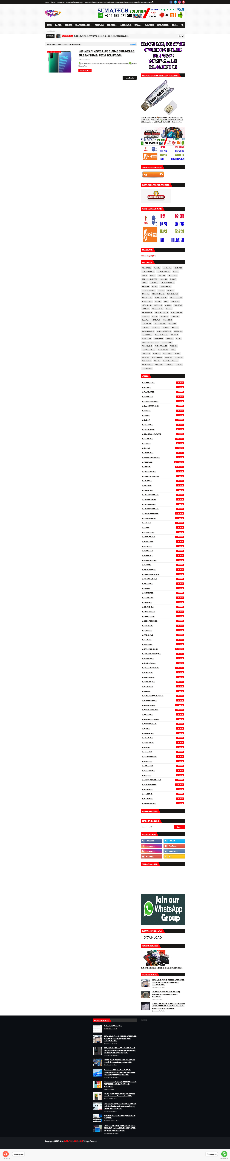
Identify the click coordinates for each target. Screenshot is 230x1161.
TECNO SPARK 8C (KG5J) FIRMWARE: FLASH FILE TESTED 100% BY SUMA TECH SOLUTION (120, 1084)
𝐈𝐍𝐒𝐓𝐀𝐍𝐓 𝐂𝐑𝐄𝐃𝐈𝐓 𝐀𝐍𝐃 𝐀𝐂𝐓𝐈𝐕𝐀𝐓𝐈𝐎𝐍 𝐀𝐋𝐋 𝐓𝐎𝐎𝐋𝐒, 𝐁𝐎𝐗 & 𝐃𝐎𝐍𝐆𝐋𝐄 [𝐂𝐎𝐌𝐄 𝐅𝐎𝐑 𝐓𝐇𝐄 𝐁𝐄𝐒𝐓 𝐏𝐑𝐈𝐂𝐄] (119, 2)
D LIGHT (173, 279)
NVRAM (154, 316)
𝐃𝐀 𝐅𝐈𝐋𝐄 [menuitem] (58, 25)
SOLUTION (174, 335)
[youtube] (174, 846)
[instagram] (179, 2)
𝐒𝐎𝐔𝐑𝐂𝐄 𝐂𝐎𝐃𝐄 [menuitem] (162, 25)
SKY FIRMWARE (147, 335)
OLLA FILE (145, 320)
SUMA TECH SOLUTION (73, 1141)
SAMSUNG (174, 327)
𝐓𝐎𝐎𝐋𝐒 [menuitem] (174, 25)
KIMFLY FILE (158, 305)
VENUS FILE (156, 353)
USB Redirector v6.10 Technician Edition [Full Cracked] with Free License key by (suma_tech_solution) (120, 1106)
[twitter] (175, 2)
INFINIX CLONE (147, 298)
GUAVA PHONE (165, 286)
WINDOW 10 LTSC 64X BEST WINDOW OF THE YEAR (119, 1116)
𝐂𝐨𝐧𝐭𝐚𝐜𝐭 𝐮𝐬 (60, 2)
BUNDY (152, 275)
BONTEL (175, 272)
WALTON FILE (146, 361)
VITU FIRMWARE (157, 357)
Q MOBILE (145, 327)
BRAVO (144, 275)
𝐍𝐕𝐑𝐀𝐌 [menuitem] (137, 25)
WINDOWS (158, 365)
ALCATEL (157, 268)
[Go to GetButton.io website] (6, 1158)
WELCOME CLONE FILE (170, 361)
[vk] (174, 851)
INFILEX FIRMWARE (158, 294)
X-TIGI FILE (178, 365)
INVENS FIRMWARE (176, 298)
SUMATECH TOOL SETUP (150, 342)
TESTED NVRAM (162, 350)
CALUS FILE (161, 275)
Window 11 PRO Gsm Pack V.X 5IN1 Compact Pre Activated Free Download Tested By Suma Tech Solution (119, 1072)
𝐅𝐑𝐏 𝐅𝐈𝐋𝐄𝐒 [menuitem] (111, 25)
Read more (84, 70)
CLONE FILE (163, 279)
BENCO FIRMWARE (148, 272)
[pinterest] (183, 2)
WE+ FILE (157, 361)
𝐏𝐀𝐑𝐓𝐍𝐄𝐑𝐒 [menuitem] (149, 25)
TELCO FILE (173, 346)
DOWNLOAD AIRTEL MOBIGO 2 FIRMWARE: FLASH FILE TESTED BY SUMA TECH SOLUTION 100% (168, 982)
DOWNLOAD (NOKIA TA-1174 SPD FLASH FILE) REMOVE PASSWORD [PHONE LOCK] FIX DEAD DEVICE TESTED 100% (119, 1050)
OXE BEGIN (172, 324)
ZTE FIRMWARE (147, 368)
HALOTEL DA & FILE (148, 290)
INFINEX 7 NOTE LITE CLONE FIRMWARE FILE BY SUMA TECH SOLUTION (106, 53)
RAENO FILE (155, 327)
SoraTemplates (58, 1146)
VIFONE (177, 353)
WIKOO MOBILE (147, 365)
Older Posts (129, 78)
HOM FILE (161, 290)
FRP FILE (154, 286)
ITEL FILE (158, 301)
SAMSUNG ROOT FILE (164, 331)
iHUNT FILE (145, 294)
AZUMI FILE (178, 268)
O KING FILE (175, 316)
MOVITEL (169, 309)
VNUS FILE (168, 357)
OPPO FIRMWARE (159, 324)
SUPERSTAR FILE (166, 342)
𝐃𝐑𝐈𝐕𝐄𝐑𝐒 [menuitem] (68, 25)
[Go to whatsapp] (224, 1154)
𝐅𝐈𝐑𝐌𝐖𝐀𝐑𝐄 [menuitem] (99, 25)
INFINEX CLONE (172, 294)
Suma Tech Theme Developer (85, 1146)
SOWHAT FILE (158, 339)
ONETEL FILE (155, 320)
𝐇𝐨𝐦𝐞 (47, 2)
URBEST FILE (146, 353)
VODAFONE (178, 357)
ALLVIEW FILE (167, 268)
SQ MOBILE (169, 339)
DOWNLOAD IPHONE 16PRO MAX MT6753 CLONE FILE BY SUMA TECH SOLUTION (102, 36)
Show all (133, 44)
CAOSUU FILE (172, 275)
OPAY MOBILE (167, 320)
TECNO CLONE (147, 346)
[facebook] (171, 2)
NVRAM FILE (164, 316)
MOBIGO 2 (145, 309)
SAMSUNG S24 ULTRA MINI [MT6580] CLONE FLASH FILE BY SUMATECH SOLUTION (166, 994)
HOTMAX (170, 290)
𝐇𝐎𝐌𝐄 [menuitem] (49, 25)
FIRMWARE (145, 286)
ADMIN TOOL (146, 268)
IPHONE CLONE (147, 301)
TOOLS (173, 350)
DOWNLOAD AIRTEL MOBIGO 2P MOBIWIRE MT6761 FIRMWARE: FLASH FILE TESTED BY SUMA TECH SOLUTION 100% (168, 1005)
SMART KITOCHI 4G (161, 335)
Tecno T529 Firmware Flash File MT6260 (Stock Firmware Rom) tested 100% (119, 1061)
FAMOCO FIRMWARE (167, 283)
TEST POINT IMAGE (148, 350)
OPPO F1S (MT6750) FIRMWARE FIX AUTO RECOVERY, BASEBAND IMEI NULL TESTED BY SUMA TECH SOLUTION (119, 1128)
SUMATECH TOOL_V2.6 (112, 1026)
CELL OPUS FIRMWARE (149, 279)
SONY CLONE (146, 339)
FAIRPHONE (154, 283)
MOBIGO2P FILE (157, 309)
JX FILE (166, 301)
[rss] (174, 856)
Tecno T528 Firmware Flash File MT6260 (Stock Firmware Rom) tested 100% (119, 1094)
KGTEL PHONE (146, 305)
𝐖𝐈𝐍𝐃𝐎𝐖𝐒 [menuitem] (51, 31)
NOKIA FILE (145, 316)
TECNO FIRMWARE (161, 346)
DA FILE (144, 283)
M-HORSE (168, 305)
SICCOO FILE (178, 331)
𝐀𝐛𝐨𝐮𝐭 (53, 2)
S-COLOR (165, 327)
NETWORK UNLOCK (161, 312)
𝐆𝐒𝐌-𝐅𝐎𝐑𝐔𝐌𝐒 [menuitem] (125, 25)
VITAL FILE (145, 357)
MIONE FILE (178, 305)
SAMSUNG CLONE (148, 331)
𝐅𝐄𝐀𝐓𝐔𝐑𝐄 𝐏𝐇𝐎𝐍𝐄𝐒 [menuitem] (82, 25)
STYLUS (178, 339)
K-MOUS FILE (175, 301)
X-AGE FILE (168, 365)
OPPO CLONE (146, 324)
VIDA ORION (167, 353)
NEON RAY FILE (147, 312)
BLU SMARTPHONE (163, 272)
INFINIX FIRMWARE (161, 298)
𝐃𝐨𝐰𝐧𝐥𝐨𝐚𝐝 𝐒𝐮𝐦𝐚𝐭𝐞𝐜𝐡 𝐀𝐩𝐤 (74, 2)
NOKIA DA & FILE (176, 312)
